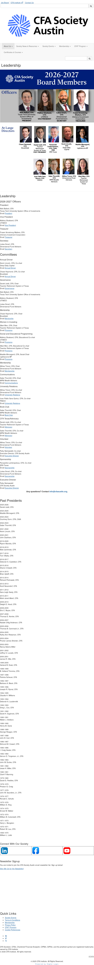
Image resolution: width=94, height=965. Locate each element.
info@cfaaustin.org (58, 491)
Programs (8, 330)
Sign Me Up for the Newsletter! (12, 868)
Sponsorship (9, 467)
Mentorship (9, 318)
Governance (9, 288)
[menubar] (18, 2)
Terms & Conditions (12, 920)
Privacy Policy (10, 925)
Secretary (8, 249)
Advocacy (8, 427)
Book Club (9, 415)
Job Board (5, 2)
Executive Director (12, 456)
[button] (8, 46)
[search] (90, 6)
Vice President (10, 225)
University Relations (12, 395)
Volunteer (8, 447)
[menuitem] (5, 2)
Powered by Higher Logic (47, 964)
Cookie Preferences (12, 930)
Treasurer (8, 237)
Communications (11, 383)
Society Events (10, 917)
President (8, 213)
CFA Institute (16, 2)
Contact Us (29, 2)
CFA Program (10, 927)
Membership (9, 371)
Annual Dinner (10, 268)
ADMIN (91, 956)
